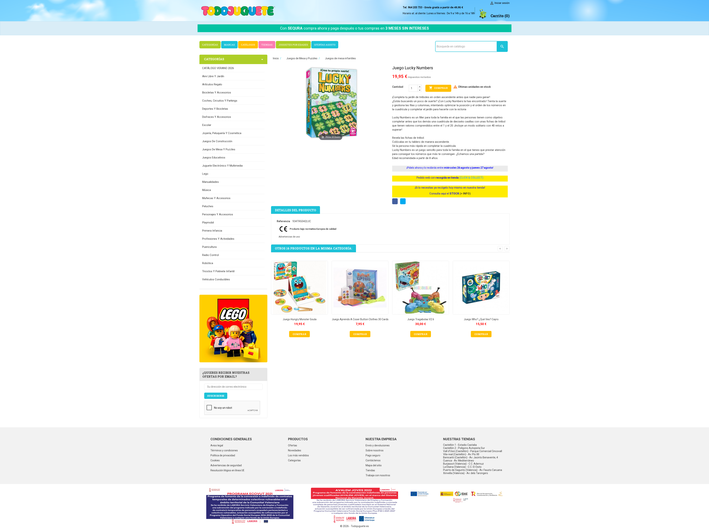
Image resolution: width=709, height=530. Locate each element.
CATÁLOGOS (248, 44)
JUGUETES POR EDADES (293, 44)
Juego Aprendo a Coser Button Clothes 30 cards (360, 319)
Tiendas (370, 470)
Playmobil (208, 222)
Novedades (294, 450)
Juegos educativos (213, 157)
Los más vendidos (298, 455)
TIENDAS (267, 44)
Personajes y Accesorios (217, 214)
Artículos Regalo (212, 84)
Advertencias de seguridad (226, 465)
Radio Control (210, 255)
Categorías (294, 460)
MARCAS (229, 44)
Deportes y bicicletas (215, 108)
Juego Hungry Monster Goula (299, 319)
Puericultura (209, 247)
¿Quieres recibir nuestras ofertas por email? (225, 374)
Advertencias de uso (289, 236)
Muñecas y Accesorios (216, 198)
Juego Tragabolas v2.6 (420, 319)
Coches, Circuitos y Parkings (219, 100)
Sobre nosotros (374, 450)
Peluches (207, 206)
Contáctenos (373, 460)
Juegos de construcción (217, 141)
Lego (205, 173)
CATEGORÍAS (210, 44)
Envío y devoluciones (378, 445)
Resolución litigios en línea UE (227, 470)
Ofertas (292, 445)
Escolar (206, 125)
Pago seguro (373, 455)
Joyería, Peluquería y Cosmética (221, 133)
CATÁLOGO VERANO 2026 (218, 68)
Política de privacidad (222, 455)
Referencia (283, 221)
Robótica (207, 263)
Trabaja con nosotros (378, 475)
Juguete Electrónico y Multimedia (222, 165)
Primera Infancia (212, 230)
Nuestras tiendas (459, 439)
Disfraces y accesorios (216, 117)
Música (206, 190)
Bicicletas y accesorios (216, 92)
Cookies (215, 460)
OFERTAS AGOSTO (324, 44)
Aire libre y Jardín (213, 76)
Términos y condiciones (224, 450)
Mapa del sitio (374, 465)
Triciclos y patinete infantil (218, 271)
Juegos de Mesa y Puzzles (218, 149)
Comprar (438, 88)
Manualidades (210, 182)
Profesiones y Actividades (218, 238)
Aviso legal (216, 445)
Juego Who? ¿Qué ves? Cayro (481, 319)
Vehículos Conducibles (216, 279)
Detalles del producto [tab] (295, 210)
